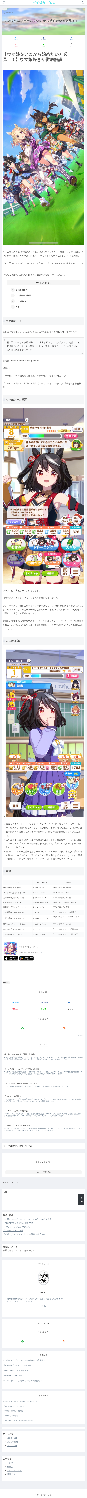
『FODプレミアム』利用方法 (17, 1227)
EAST (43, 1292)
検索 (5, 1192)
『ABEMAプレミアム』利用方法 (18, 1223)
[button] (80, 678)
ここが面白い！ (22, 301)
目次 (42, 282)
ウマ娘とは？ (21, 290)
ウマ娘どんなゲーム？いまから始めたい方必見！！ (27, 1219)
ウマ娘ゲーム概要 (23, 295)
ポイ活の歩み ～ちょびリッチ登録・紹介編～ (24, 1234)
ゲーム (7, 982)
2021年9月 (12, 1445)
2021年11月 (12, 1442)
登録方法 (11, 1474)
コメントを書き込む (43, 1172)
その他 (10, 1463)
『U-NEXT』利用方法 (13, 1230)
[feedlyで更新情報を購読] (23, 1028)
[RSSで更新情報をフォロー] (64, 1028)
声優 (17, 307)
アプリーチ (41, 952)
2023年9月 (12, 1438)
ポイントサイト (14, 1470)
